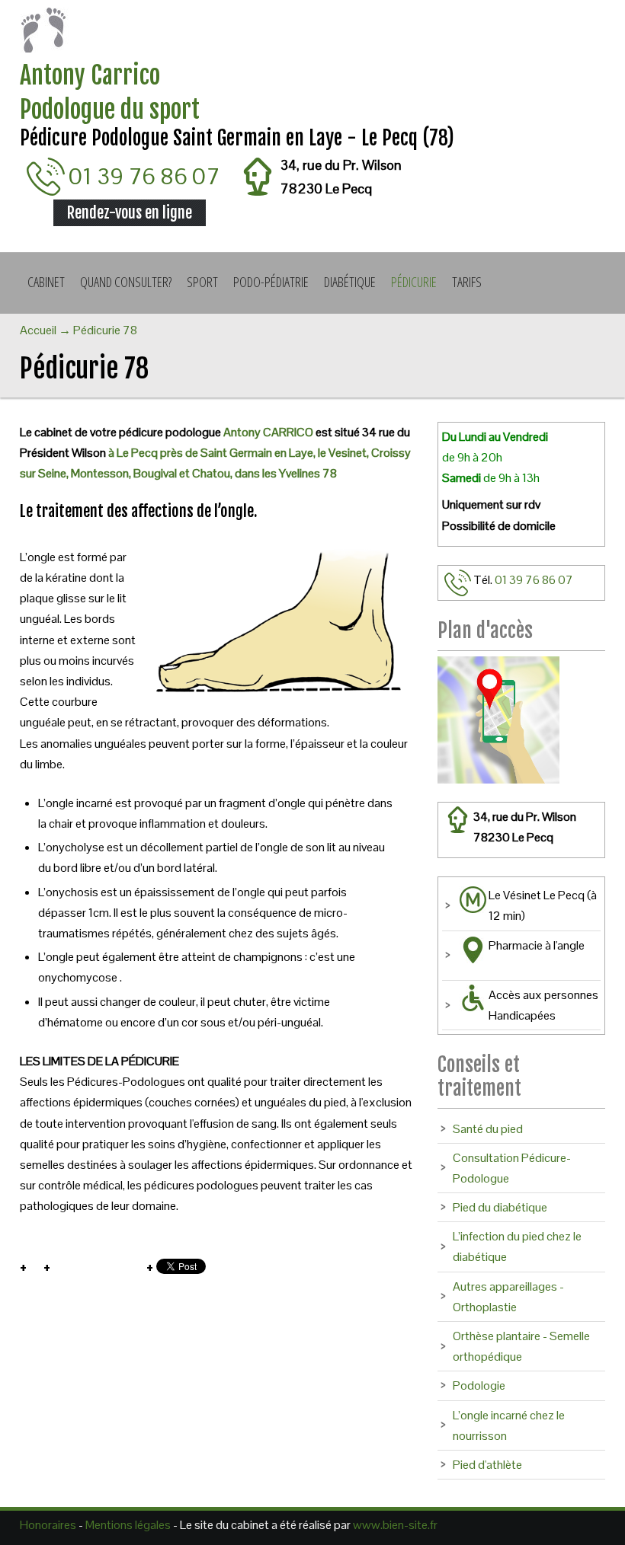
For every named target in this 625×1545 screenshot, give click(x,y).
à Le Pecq (134, 453)
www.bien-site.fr (395, 1525)
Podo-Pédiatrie (271, 282)
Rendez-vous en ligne (129, 212)
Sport (202, 282)
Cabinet (46, 282)
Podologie (479, 1385)
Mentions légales (128, 1525)
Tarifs (467, 282)
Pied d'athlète (487, 1465)
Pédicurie (414, 282)
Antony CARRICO (268, 432)
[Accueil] (312, 33)
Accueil (38, 330)
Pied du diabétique (500, 1207)
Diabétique (350, 282)
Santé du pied (488, 1129)
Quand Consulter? (125, 282)
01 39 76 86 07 (144, 176)
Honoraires (48, 1525)
